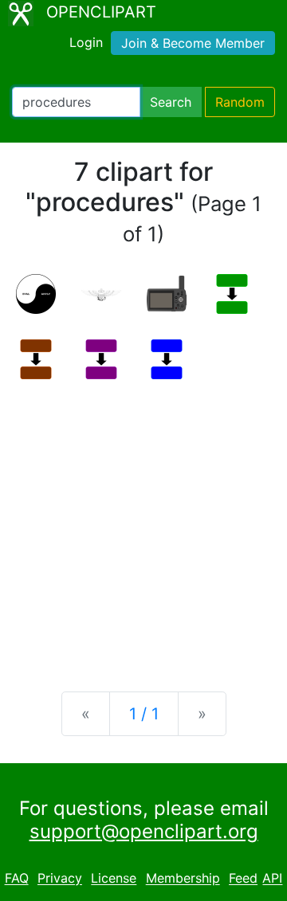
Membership (183, 879)
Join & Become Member (193, 43)
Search (170, 102)
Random (240, 102)
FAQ (17, 879)
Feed (243, 879)
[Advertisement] (143, 522)
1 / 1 (144, 713)
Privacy (59, 879)
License (113, 879)
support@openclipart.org (143, 831)
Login (86, 42)
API (272, 879)
